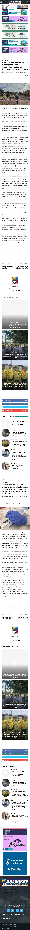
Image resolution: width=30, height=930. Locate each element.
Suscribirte (24, 410)
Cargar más (14, 472)
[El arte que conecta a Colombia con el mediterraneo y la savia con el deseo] (6, 466)
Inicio (3, 57)
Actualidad (7, 57)
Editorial (14, 352)
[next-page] (5, 393)
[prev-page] (2, 393)
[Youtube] (19, 290)
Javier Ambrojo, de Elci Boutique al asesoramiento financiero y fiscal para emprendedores (15, 326)
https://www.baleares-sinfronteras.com (15, 288)
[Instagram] (13, 290)
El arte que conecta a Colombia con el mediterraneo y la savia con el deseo (19, 467)
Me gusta (25, 400)
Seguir (25, 403)
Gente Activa (14, 322)
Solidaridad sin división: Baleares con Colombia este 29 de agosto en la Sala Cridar (15, 356)
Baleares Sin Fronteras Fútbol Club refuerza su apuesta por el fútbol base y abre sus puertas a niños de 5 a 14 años (15, 385)
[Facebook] (11, 290)
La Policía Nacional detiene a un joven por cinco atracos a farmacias (7, 267)
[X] (16, 290)
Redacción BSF (10, 72)
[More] (19, 79)
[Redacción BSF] (3, 72)
